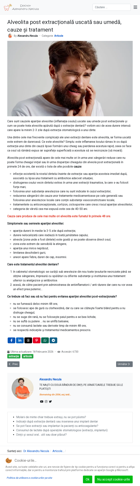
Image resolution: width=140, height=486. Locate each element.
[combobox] (112, 7)
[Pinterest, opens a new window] (36, 340)
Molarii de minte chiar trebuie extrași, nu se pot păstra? (51, 417)
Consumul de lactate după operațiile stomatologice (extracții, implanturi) (62, 430)
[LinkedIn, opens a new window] (20, 340)
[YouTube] (41, 401)
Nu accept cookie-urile (113, 479)
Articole (58, 35)
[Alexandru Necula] (10, 35)
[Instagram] (46, 401)
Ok (88, 479)
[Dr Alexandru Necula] (21, 7)
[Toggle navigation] (135, 7)
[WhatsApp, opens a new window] (45, 340)
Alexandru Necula (50, 379)
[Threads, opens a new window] (28, 340)
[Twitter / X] (50, 401)
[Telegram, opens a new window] (53, 340)
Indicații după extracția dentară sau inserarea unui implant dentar (57, 421)
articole (27, 356)
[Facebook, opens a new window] (11, 340)
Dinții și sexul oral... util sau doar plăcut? (41, 434)
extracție (14, 356)
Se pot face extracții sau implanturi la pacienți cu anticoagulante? (57, 426)
